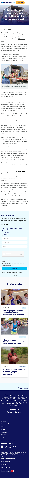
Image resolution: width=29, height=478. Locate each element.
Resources (4, 432)
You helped (22, 337)
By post (5, 234)
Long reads (22, 366)
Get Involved (5, 424)
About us (3, 421)
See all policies (5, 467)
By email (6, 232)
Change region (6, 471)
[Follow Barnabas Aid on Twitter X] (6, 446)
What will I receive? (7, 225)
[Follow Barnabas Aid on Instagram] (10, 446)
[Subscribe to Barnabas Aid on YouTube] (14, 446)
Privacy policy (5, 461)
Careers (3, 435)
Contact (3, 437)
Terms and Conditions (8, 458)
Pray (2, 426)
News (24, 307)
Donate (20, 2)
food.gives (7, 172)
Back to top (22, 388)
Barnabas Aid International (9, 440)
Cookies (3, 464)
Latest (3, 429)
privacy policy (13, 274)
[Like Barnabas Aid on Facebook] (2, 446)
